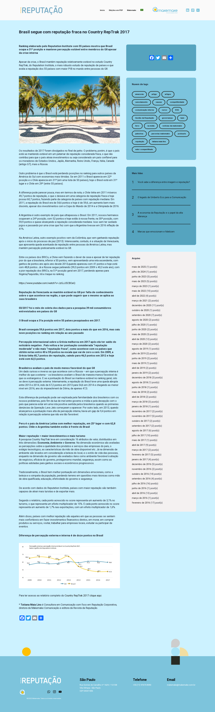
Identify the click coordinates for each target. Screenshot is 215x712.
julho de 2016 (139, 483)
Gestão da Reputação (144, 118)
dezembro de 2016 (141, 464)
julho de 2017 (139, 435)
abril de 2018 (138, 397)
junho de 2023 (139, 276)
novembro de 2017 (141, 416)
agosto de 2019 (140, 349)
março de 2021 (139, 300)
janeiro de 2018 (140, 406)
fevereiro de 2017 (141, 454)
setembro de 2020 (141, 315)
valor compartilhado (144, 149)
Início (102, 10)
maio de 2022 (139, 291)
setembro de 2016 (141, 478)
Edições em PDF (116, 10)
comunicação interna (144, 110)
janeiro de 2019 (140, 373)
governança (167, 118)
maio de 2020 (139, 334)
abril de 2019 (138, 368)
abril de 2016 (138, 493)
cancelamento (141, 102)
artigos (168, 94)
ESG (177, 110)
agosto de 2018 (140, 382)
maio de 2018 (139, 392)
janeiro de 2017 (140, 459)
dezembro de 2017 (141, 411)
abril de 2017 (138, 445)
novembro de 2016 (141, 469)
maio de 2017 (139, 440)
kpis (182, 118)
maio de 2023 (139, 281)
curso (164, 110)
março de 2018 (139, 401)
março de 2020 (139, 344)
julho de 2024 (139, 271)
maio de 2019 (139, 363)
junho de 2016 (139, 488)
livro (137, 126)
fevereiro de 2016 (141, 502)
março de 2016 (139, 498)
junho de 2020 (139, 329)
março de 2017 (139, 450)
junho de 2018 (139, 387)
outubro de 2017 (140, 421)
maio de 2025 (139, 267)
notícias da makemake (172, 126)
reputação (139, 141)
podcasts (182, 134)
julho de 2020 (139, 324)
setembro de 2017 (141, 426)
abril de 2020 (138, 339)
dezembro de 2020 (141, 305)
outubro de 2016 (140, 474)
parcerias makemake (160, 134)
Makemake (131, 10)
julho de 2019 (139, 353)
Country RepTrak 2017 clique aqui (83, 595)
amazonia (139, 94)
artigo (154, 94)
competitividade (177, 102)
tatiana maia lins (159, 141)
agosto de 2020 (140, 320)
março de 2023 (139, 286)
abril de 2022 (138, 296)
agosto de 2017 (140, 430)
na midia (150, 126)
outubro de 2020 (140, 310)
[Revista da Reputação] (41, 10)
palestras (139, 134)
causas (159, 102)
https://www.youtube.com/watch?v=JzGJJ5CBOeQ (47, 283)
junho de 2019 (139, 358)
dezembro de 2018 (141, 377)
